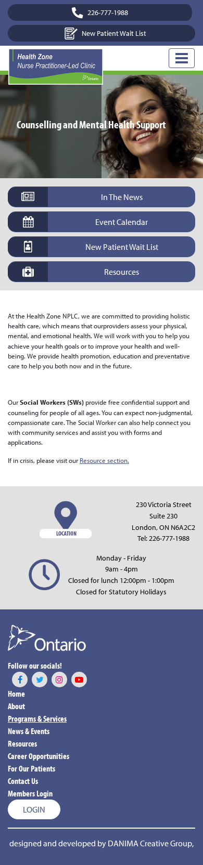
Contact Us (23, 781)
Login (34, 809)
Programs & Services (37, 718)
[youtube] (79, 679)
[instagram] (59, 679)
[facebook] (20, 679)
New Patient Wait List (114, 33)
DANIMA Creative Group (150, 843)
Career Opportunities (38, 756)
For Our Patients (31, 768)
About (16, 706)
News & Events (28, 731)
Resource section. (104, 460)
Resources (22, 743)
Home (16, 693)
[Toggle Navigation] (182, 58)
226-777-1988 (169, 538)
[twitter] (39, 679)
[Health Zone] (55, 66)
